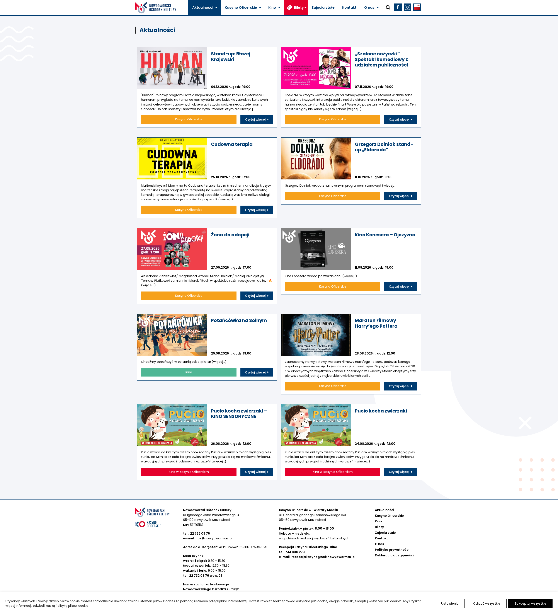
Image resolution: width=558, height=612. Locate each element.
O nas (369, 7)
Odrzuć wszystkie (486, 603)
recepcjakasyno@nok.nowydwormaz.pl (323, 557)
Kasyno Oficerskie (241, 7)
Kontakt (349, 7)
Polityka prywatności (392, 549)
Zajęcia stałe (323, 7)
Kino (272, 7)
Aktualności (202, 7)
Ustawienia (450, 603)
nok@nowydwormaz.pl (214, 538)
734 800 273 (295, 552)
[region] (279, 602)
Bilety (299, 7)
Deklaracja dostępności (394, 555)
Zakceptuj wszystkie (530, 603)
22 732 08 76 (200, 533)
